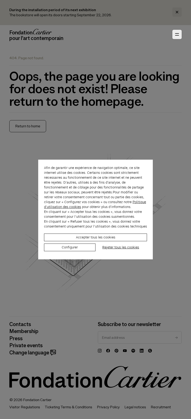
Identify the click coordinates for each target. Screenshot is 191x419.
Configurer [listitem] (70, 247)
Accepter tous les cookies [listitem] (95, 237)
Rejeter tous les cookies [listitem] (120, 247)
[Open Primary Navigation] (177, 34)
